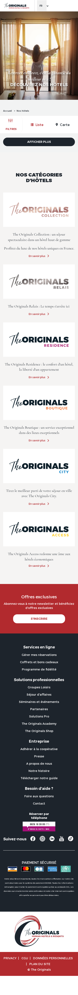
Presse (39, 756)
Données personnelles (53, 958)
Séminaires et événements (39, 702)
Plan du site (39, 964)
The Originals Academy (39, 723)
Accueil (7, 110)
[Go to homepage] (16, 6)
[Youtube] (61, 840)
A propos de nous (39, 763)
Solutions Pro (39, 716)
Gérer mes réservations (39, 655)
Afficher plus (39, 142)
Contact (39, 803)
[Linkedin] (52, 840)
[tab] (37, 125)
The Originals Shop (39, 731)
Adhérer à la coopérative (39, 749)
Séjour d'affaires (39, 694)
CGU (24, 958)
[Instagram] (42, 840)
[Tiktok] (70, 840)
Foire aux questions (39, 796)
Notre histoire (39, 771)
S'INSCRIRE (39, 619)
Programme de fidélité (39, 669)
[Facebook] (33, 840)
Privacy (10, 958)
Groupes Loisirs (39, 687)
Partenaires (39, 709)
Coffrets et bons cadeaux (39, 662)
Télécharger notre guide (39, 778)
